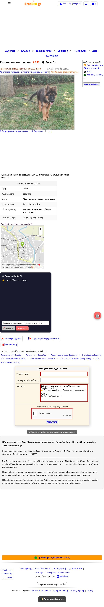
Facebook (64, 576)
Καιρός (90, 590)
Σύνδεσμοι (39, 572)
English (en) (7, 570)
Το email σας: (23, 374)
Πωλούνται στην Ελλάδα (11, 355)
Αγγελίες (10, 50)
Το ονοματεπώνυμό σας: (27, 380)
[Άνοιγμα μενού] (9, 4)
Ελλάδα (25, 50)
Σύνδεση (67, 3)
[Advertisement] (52, 28)
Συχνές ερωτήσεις (61, 568)
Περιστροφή (37, 131)
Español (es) (7, 577)
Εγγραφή (77, 3)
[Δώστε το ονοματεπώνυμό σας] (64, 380)
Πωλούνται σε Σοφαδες (91, 355)
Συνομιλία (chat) (60, 590)
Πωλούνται (80, 50)
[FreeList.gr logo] (32, 4)
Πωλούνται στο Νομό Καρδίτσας (64, 355)
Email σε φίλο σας (94, 65)
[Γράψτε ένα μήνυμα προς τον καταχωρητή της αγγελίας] (64, 401)
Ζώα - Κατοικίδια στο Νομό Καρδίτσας (75, 359)
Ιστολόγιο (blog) (77, 590)
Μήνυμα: (21, 386)
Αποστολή (22, 328)
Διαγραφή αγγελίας (12, 338)
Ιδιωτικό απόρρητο (42, 568)
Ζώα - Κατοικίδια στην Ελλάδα (13, 359)
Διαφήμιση (51, 572)
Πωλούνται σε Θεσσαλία (36, 355)
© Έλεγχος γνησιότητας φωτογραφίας (14, 131)
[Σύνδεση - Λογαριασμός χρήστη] (60, 3)
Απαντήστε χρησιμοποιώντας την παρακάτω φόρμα (23, 72)
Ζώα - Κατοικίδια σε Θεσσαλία (42, 359)
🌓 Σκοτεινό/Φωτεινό (52, 599)
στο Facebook (92, 68)
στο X (89, 71)
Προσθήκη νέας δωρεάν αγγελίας (53, 557)
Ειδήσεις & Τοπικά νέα (40, 590)
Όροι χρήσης (26, 568)
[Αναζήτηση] (86, 3)
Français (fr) (7, 574)
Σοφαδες (63, 50)
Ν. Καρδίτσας (43, 50)
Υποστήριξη (77, 568)
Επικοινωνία (64, 572)
